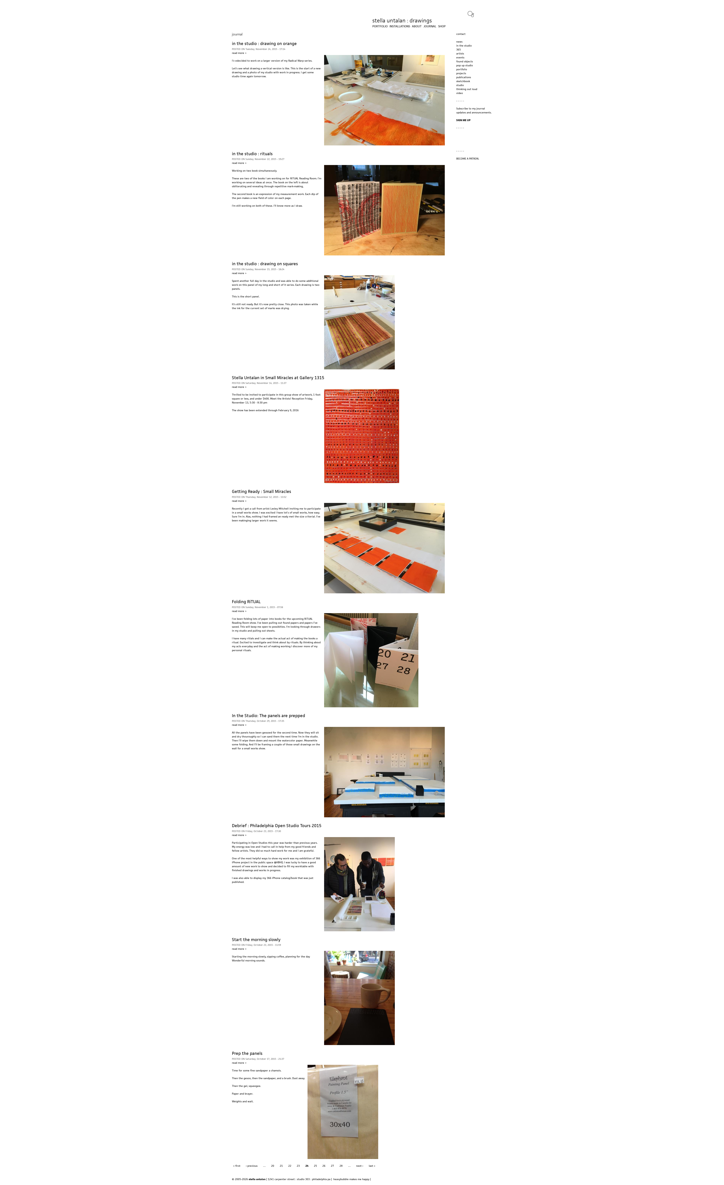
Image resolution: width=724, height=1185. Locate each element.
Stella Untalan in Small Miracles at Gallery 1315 (278, 377)
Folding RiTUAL (246, 601)
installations (400, 26)
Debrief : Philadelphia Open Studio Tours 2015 (276, 825)
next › (359, 1165)
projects (461, 73)
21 (281, 1165)
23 (298, 1165)
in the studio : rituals (252, 154)
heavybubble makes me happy (351, 1179)
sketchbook (463, 81)
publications (463, 77)
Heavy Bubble (471, 14)
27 (332, 1165)
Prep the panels (247, 1053)
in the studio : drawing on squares (265, 264)
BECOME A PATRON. (467, 158)
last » (372, 1165)
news (459, 41)
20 (272, 1165)
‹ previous (252, 1165)
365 (458, 49)
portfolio (461, 69)
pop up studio (464, 65)
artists (460, 53)
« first (236, 1165)
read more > (239, 53)
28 (341, 1165)
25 (315, 1165)
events (460, 57)
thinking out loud (466, 89)
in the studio (464, 45)
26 (323, 1165)
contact (461, 34)
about (417, 26)
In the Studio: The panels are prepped (268, 715)
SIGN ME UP (463, 120)
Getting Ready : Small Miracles (261, 491)
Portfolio (380, 26)
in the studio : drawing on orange (264, 43)
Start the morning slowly (256, 939)
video (459, 93)
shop (442, 26)
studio (460, 85)
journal (429, 26)
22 (289, 1165)
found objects (464, 61)
